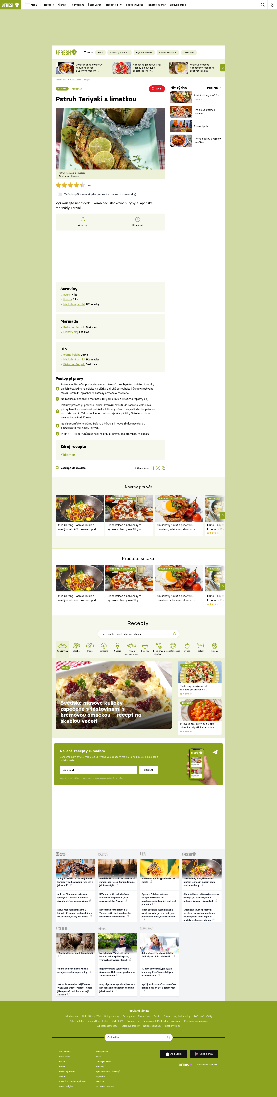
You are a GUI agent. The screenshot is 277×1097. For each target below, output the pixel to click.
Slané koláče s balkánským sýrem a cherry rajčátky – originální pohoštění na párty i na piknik (126, 527)
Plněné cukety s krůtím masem (206, 97)
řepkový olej (70, 332)
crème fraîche (71, 354)
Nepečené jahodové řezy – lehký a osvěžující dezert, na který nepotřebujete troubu (147, 69)
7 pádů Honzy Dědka (98, 1021)
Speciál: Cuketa (134, 4)
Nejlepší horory (111, 1016)
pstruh (67, 294)
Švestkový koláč (172, 1026)
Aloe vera (175, 1021)
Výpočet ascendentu (107, 1026)
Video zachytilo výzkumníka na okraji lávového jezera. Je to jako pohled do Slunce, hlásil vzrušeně (159, 913)
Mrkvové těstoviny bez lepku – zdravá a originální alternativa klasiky (198, 727)
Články (62, 4)
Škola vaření (95, 4)
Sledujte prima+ (178, 4)
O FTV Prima (65, 1051)
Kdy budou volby (182, 1016)
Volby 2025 (117, 1021)
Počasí (167, 1016)
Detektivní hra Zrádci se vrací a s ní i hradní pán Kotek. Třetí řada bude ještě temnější (117, 882)
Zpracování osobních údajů (108, 1071)
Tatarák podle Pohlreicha (155, 1021)
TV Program (77, 4)
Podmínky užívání (67, 1071)
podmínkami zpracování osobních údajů (106, 778)
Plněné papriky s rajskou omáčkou (207, 140)
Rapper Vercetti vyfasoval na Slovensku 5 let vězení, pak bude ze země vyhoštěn (117, 972)
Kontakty (100, 1066)
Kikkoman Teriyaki (74, 327)
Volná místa (64, 1056)
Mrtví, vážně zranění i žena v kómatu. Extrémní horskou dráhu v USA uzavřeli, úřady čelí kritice (74, 913)
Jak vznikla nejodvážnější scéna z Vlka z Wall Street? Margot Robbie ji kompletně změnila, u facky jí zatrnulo (74, 989)
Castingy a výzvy (103, 1061)
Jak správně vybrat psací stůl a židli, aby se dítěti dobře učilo (157, 955)
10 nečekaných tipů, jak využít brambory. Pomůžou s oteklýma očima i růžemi (157, 972)
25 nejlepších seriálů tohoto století (75, 953)
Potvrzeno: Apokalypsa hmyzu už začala (158, 880)
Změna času (144, 1016)
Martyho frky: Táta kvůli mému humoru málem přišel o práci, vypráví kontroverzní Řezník (114, 956)
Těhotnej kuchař (156, 4)
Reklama (63, 1061)
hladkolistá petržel (74, 304)
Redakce (100, 1081)
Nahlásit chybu (66, 1086)
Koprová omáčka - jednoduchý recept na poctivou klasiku (202, 67)
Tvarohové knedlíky (130, 1026)
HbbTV (62, 1066)
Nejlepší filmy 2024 (91, 1016)
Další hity (213, 87)
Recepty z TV (114, 4)
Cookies (63, 1076)
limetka (67, 299)
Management (102, 1051)
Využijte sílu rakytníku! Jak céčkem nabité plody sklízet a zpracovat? (159, 986)
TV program (128, 1016)
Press (98, 1056)
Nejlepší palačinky (152, 1026)
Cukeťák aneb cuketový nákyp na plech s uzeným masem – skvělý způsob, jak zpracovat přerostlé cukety (89, 72)
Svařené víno (133, 1021)
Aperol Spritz (201, 126)
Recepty (49, 4)
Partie (157, 1016)
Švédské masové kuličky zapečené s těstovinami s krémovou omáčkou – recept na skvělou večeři (100, 711)
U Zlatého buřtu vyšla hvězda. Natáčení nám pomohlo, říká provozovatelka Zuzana (114, 897)
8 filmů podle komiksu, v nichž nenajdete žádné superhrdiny (72, 970)
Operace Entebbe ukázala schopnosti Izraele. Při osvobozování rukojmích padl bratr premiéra (159, 899)
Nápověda (100, 1076)
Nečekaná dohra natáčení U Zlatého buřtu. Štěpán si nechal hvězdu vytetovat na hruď (115, 913)
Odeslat (148, 770)
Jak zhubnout (72, 1016)
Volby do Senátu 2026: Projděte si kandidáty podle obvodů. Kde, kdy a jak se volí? (75, 882)
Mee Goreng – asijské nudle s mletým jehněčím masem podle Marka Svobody (78, 527)
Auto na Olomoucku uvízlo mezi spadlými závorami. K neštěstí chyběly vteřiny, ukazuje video (73, 897)
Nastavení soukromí (105, 1086)
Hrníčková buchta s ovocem (204, 111)
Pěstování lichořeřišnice (196, 1021)
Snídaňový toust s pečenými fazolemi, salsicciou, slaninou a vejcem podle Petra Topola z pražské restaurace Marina (176, 527)
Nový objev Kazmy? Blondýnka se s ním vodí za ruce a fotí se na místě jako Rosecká (117, 988)
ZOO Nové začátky (203, 1016)
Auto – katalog (77, 1021)
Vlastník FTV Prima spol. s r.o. (72, 1081)
